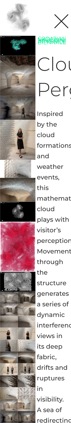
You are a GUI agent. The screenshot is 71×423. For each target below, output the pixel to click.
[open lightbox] (9, 298)
